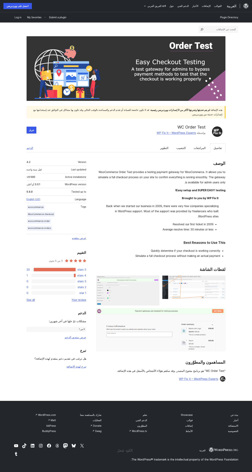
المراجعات (200, 148)
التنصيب (181, 148)
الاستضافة (233, 425)
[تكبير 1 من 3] (221, 280)
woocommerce (36, 207)
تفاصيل (218, 148)
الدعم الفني (141, 420)
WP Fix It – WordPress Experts (176, 133)
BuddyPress (49, 431)
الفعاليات (97, 420)
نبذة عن (234, 414)
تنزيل (31, 130)
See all (31, 300)
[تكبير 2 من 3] (155, 280)
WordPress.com (45, 414)
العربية (202, 450)
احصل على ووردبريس (18, 5)
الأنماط (189, 431)
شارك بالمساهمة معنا (90, 414)
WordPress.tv (138, 431)
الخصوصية (233, 431)
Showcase (187, 414)
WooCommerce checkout (41, 214)
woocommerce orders (39, 228)
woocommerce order (39, 221)
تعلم (145, 414)
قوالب (190, 420)
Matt (52, 420)
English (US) (33, 199)
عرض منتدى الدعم (75, 337)
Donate (95, 425)
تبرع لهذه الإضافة (76, 366)
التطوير (164, 148)
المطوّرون (142, 425)
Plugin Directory (229, 17)
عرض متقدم (79, 238)
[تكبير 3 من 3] (221, 313)
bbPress (51, 425)
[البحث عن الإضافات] (202, 29)
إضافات (189, 425)
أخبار (235, 420)
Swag (96, 431)
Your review (78, 300)
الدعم (30, 148)
